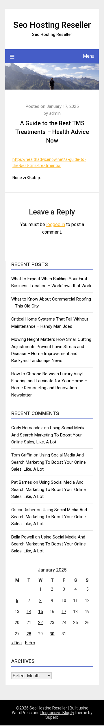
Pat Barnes (21, 482)
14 (29, 611)
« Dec (16, 642)
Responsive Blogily (57, 712)
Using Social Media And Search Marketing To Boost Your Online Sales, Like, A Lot (48, 435)
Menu (88, 56)
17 (64, 611)
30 (52, 633)
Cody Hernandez (27, 427)
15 (40, 611)
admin (55, 113)
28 (29, 633)
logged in (55, 224)
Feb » (30, 642)
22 (40, 622)
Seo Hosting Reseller (52, 25)
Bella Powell (22, 537)
